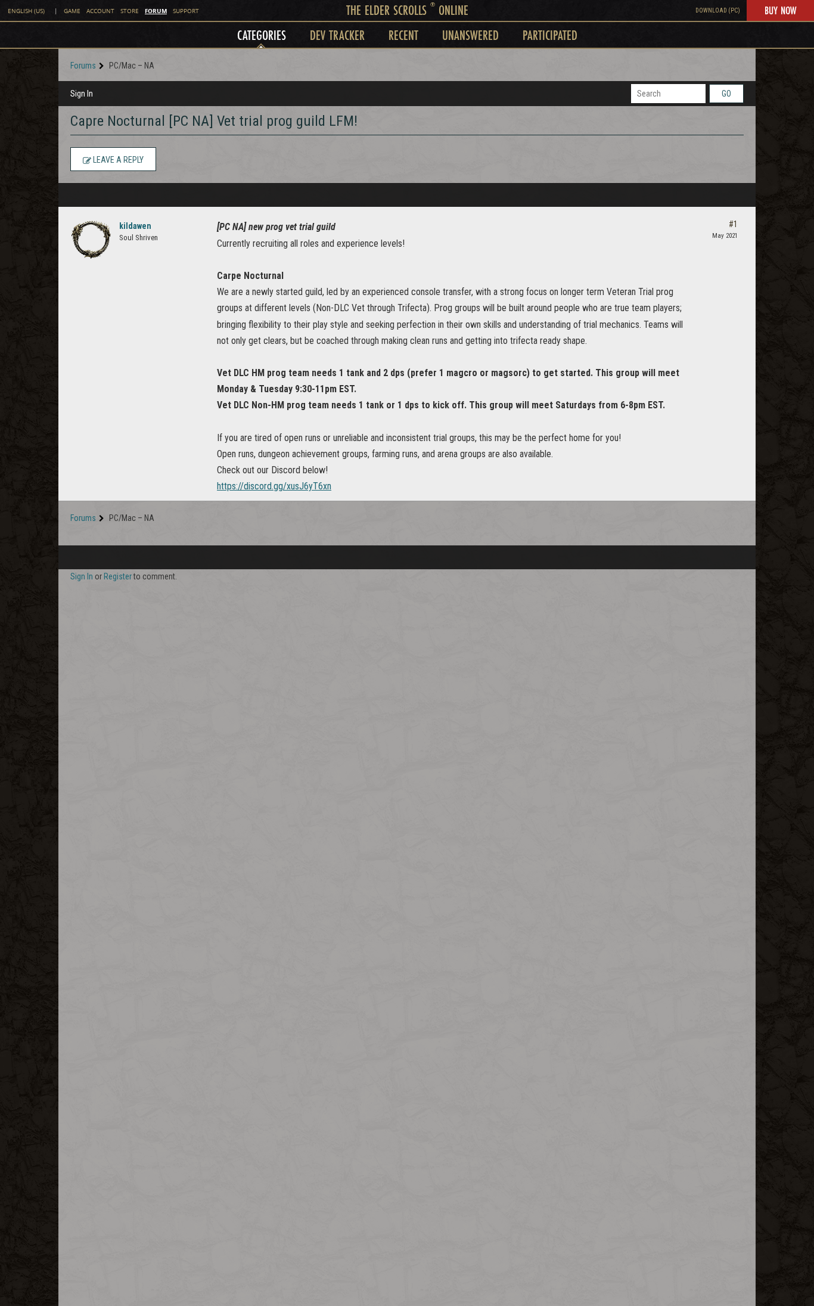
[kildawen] (91, 239)
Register (118, 576)
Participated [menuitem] (550, 35)
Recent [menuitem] (403, 35)
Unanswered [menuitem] (470, 35)
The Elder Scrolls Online (407, 10)
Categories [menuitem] (261, 35)
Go (726, 93)
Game (72, 11)
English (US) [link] (26, 11)
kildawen (135, 226)
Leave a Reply (117, 160)
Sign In (81, 93)
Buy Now (780, 10)
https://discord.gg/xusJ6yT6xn (274, 486)
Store (129, 11)
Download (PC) (717, 10)
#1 (733, 224)
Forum (156, 11)
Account (100, 11)
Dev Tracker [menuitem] (337, 35)
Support (186, 11)
